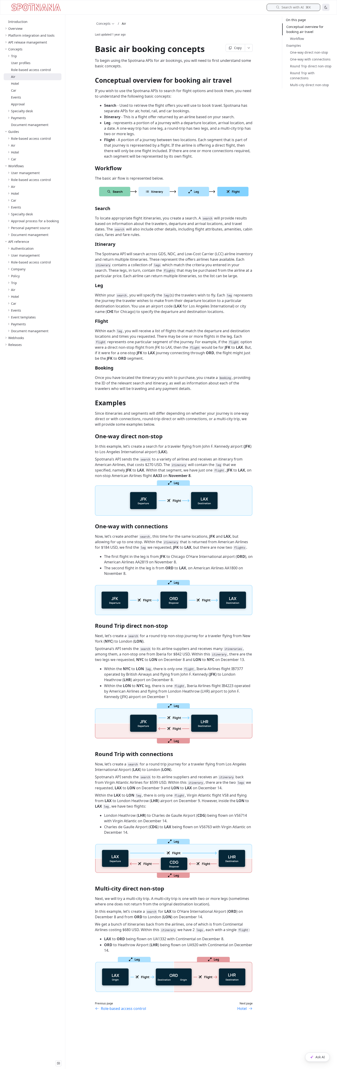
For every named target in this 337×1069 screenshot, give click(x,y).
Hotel (242, 1008)
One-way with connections (310, 59)
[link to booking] (93, 368)
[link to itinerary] (93, 244)
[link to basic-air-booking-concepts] (93, 49)
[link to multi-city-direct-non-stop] (93, 888)
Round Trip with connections (302, 75)
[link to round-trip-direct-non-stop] (93, 625)
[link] (32, 28)
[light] (325, 7)
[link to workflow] (93, 168)
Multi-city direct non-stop (309, 85)
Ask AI (320, 1057)
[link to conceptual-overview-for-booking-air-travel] (93, 80)
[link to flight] (93, 321)
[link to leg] (93, 285)
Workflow (297, 38)
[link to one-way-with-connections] (93, 526)
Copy (238, 48)
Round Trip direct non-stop (310, 66)
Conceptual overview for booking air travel (304, 29)
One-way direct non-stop (309, 52)
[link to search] (93, 208)
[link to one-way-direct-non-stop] (93, 436)
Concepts (103, 23)
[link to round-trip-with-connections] (93, 754)
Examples (293, 45)
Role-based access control (123, 1008)
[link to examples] (93, 403)
